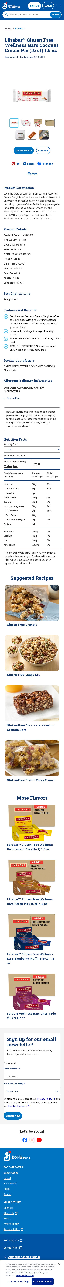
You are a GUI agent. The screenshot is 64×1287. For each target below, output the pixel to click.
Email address (12, 1068)
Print (34, 173)
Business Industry (14, 1083)
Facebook (47, 163)
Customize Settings (18, 1281)
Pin (17, 163)
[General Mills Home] (17, 1156)
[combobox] (28, 14)
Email (30, 164)
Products (20, 28)
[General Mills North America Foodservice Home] (11, 5)
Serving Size (11, 444)
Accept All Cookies (42, 1281)
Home (8, 28)
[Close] (59, 1264)
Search (55, 14)
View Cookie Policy (25, 1275)
